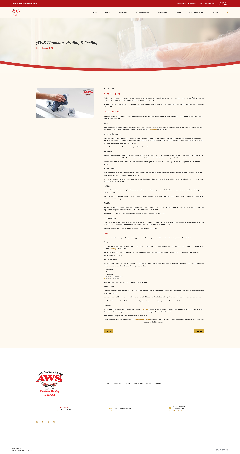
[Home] (16, 12)
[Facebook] (43, 422)
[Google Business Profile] (37, 422)
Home (107, 383)
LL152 (200, 3)
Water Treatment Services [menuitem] (196, 12)
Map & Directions (177, 410)
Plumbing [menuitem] (178, 12)
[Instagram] (54, 422)
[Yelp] (49, 422)
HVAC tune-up (146, 309)
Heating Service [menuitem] (123, 12)
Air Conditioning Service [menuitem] (142, 12)
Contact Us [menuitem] (215, 12)
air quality (113, 249)
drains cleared (153, 129)
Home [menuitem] (94, 12)
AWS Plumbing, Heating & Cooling (141, 319)
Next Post (199, 331)
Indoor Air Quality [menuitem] (162, 12)
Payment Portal (181, 3)
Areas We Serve (192, 3)
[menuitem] (14, 450)
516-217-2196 (222, 4)
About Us (127, 383)
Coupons (148, 383)
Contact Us (158, 383)
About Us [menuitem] (107, 12)
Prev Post (108, 331)
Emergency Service (210, 3)
